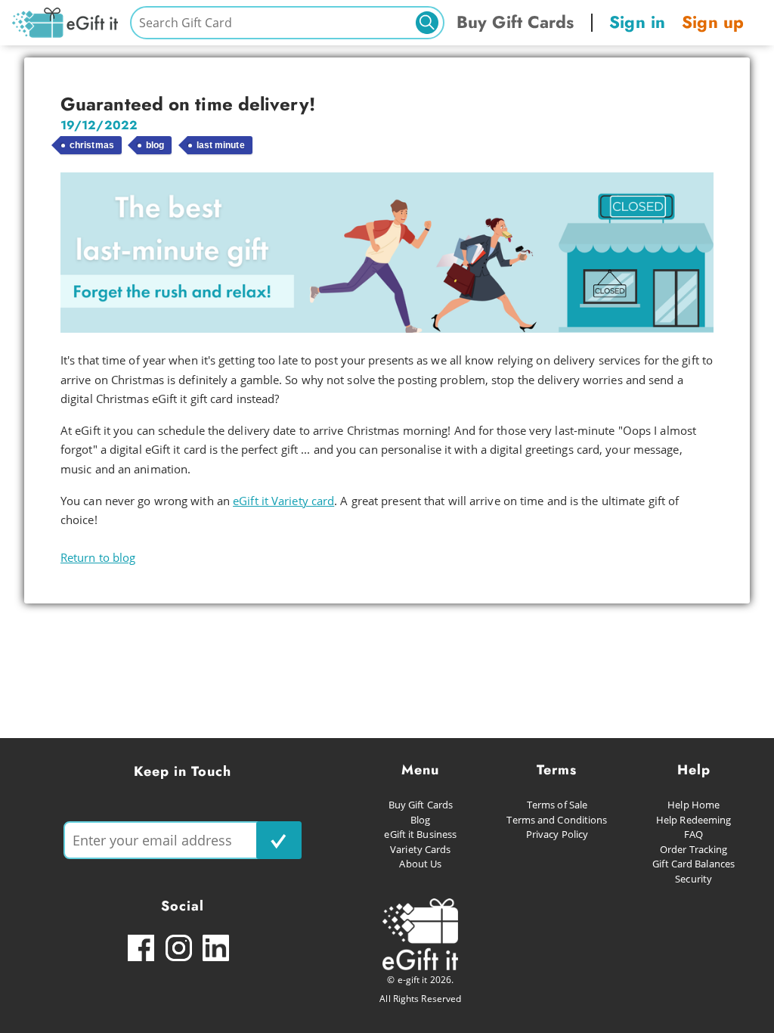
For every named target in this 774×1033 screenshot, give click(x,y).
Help (694, 770)
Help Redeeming (693, 820)
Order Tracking (693, 849)
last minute (221, 145)
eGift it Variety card (283, 500)
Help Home (693, 804)
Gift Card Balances (693, 863)
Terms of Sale (557, 804)
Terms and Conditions (556, 820)
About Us (420, 863)
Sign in (637, 22)
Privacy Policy (557, 834)
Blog (420, 820)
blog (155, 145)
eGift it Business (420, 834)
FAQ (693, 834)
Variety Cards (420, 849)
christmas (92, 145)
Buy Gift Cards (515, 22)
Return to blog (97, 557)
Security (693, 879)
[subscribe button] (279, 840)
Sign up (713, 22)
